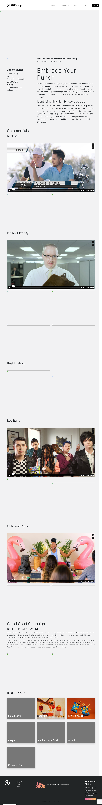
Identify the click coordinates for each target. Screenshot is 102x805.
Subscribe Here (90, 799)
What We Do (65, 5)
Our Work (75, 5)
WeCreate (40, 61)
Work (46, 61)
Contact (95, 5)
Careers (85, 5)
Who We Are (54, 5)
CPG (51, 61)
